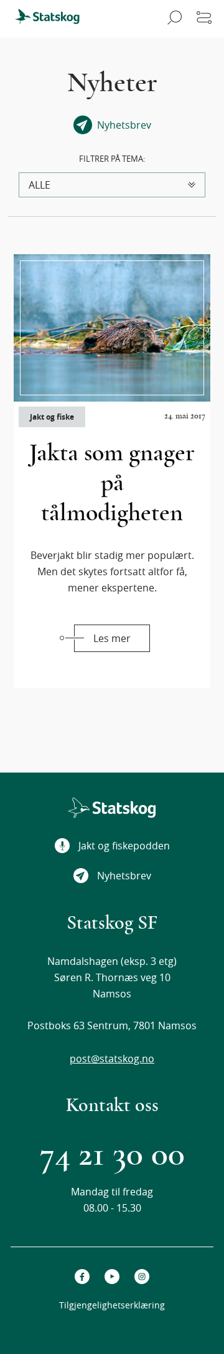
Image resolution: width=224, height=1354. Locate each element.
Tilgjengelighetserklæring (112, 1305)
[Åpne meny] (204, 18)
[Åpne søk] (173, 19)
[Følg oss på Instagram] (141, 1276)
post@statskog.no (112, 1058)
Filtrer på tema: (112, 158)
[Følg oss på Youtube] (112, 1276)
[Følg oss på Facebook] (82, 1276)
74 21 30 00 (112, 1154)
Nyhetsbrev (124, 875)
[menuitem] (53, 18)
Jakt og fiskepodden (124, 845)
